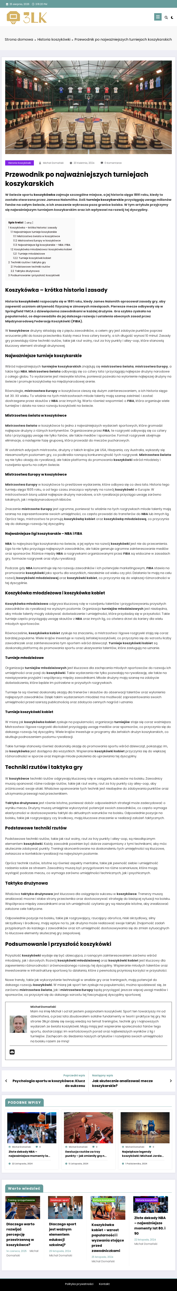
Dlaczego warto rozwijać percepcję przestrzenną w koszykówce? (20, 1234)
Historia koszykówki (19, 163)
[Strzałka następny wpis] (171, 1081)
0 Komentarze (113, 163)
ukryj (28, 222)
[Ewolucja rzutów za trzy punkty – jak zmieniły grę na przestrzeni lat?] (88, 1128)
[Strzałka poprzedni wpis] (6, 1081)
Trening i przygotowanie (21, 1200)
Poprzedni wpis (74, 1075)
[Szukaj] (166, 17)
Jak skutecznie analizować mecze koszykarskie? (122, 1083)
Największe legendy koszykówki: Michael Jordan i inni (143, 1154)
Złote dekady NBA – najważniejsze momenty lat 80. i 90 (29, 1154)
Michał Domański (53, 163)
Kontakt (104, 1284)
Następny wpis (102, 1075)
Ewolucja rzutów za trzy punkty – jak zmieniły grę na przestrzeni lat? (85, 1154)
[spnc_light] (172, 17)
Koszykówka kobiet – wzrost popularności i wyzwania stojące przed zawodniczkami (108, 1237)
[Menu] (158, 17)
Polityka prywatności (79, 1284)
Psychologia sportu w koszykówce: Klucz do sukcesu (49, 1083)
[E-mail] (12, 1053)
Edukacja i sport (60, 1200)
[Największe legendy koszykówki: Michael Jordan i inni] (145, 1128)
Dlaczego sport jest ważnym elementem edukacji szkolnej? (62, 1234)
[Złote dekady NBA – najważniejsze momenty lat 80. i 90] (31, 1128)
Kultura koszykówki (103, 1200)
